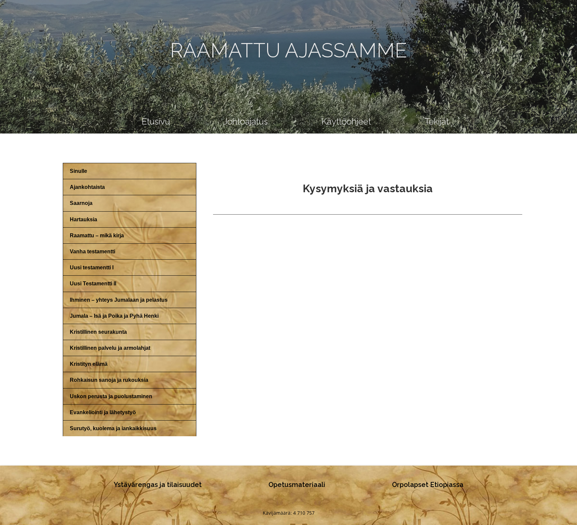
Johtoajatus (245, 121)
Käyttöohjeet (346, 121)
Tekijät (436, 121)
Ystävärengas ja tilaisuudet (158, 485)
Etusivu (156, 121)
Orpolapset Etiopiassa (427, 485)
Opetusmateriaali (296, 485)
